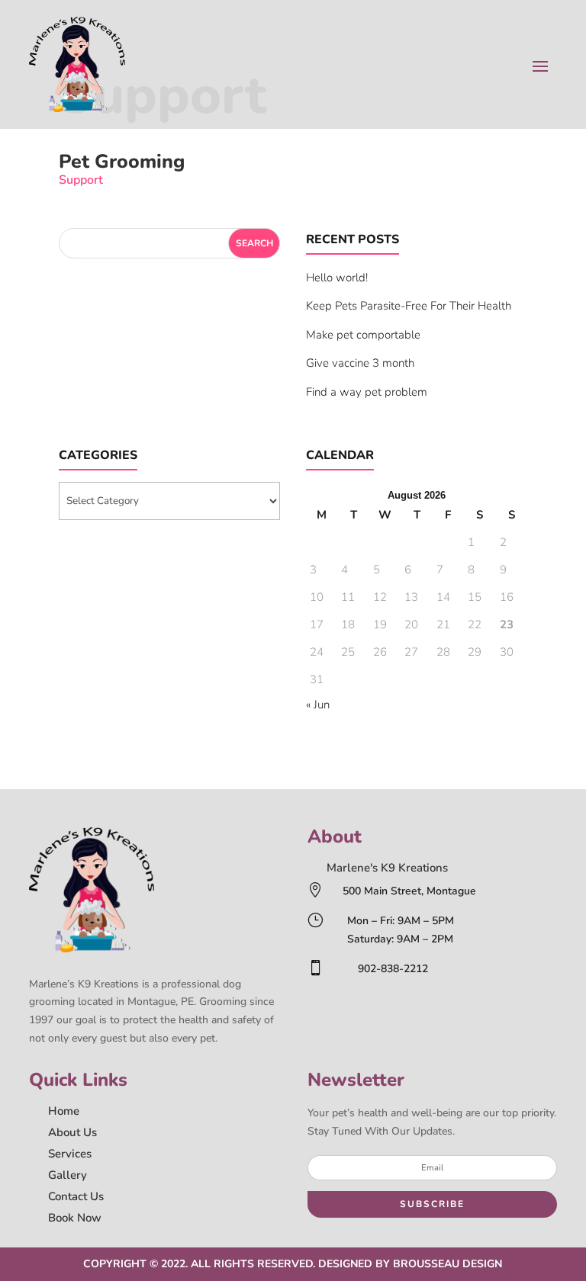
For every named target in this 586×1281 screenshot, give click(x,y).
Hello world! (337, 277)
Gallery (67, 1175)
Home (63, 1111)
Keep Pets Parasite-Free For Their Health (408, 305)
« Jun (318, 704)
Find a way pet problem (366, 392)
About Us (72, 1132)
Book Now (74, 1217)
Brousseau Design (447, 1264)
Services (70, 1153)
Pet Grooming (122, 162)
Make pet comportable (363, 334)
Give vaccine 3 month (360, 363)
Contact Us (76, 1196)
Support (81, 180)
